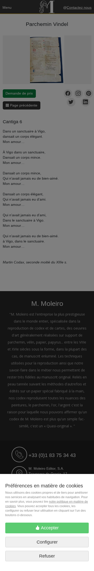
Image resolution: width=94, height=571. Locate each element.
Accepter (49, 527)
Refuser (47, 556)
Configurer (47, 542)
